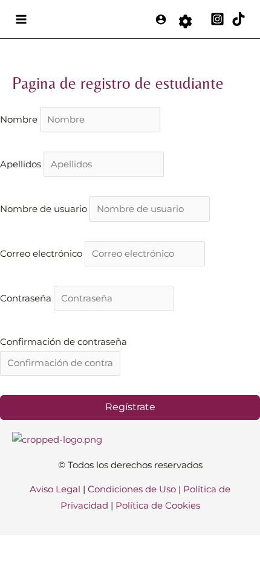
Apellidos (22, 164)
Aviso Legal (55, 489)
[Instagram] (217, 19)
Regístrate (130, 407)
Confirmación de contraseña (63, 341)
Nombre (20, 119)
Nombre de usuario (44, 209)
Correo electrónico (42, 253)
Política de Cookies (157, 505)
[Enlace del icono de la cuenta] (160, 19)
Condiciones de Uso (132, 489)
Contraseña (27, 298)
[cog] (185, 20)
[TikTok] (238, 19)
